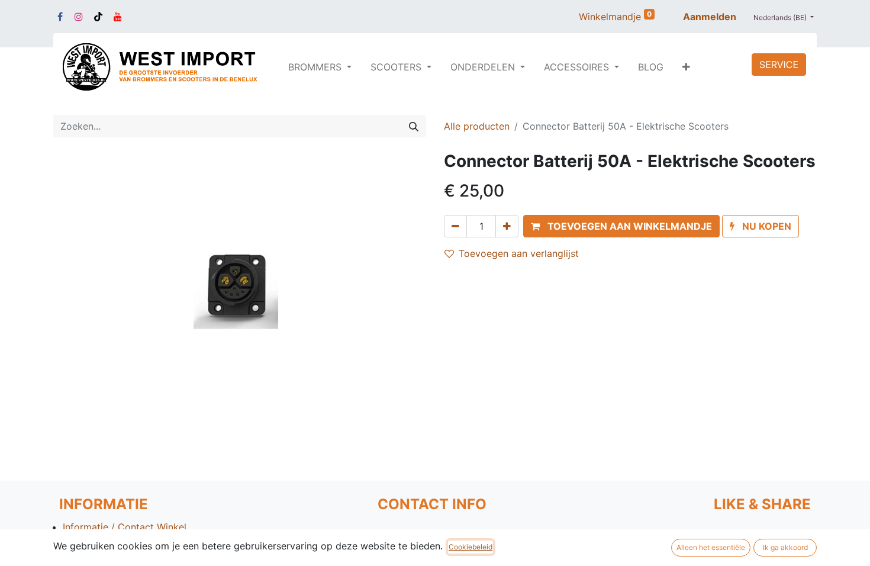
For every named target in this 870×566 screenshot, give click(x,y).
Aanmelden (709, 16)
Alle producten (477, 126)
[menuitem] (651, 66)
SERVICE (778, 64)
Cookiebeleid (470, 546)
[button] (686, 66)
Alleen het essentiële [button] (710, 547)
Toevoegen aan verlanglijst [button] (519, 253)
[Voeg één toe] (506, 226)
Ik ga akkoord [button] (785, 547)
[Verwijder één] (455, 226)
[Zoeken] (413, 126)
